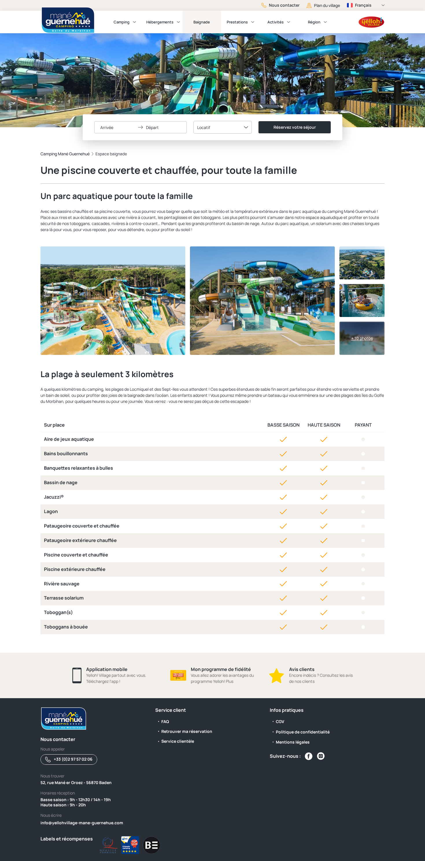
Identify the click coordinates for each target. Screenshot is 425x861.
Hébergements (159, 22)
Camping (122, 22)
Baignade (201, 22)
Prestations (237, 22)
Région (314, 22)
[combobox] (223, 127)
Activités (275, 22)
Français (363, 5)
